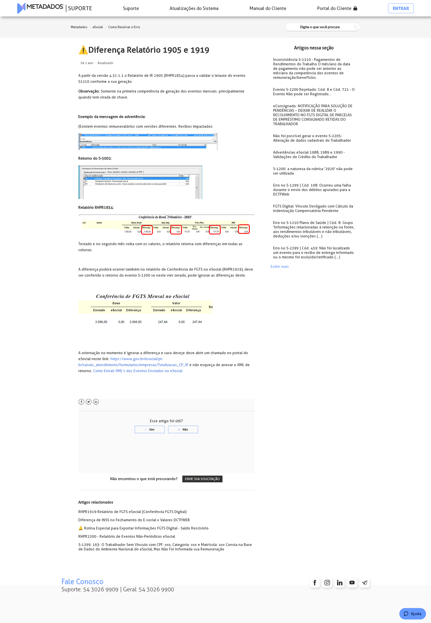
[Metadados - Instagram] (327, 583)
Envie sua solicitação (202, 479)
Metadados (79, 27)
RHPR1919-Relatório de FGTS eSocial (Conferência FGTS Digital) (132, 512)
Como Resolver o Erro (124, 27)
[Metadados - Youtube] (352, 583)
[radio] (150, 429)
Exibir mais (280, 266)
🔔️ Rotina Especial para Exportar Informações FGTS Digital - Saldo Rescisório (143, 528)
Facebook (81, 402)
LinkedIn (96, 402)
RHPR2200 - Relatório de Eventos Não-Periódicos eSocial (126, 536)
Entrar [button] (401, 8)
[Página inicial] (40, 8)
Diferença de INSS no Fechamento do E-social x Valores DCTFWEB (134, 520)
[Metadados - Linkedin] (340, 583)
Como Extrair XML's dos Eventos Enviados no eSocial (137, 371)
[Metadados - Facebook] (315, 583)
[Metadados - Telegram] (365, 583)
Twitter (89, 402)
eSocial (98, 27)
